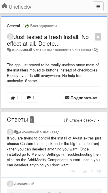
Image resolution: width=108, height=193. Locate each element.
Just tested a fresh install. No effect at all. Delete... (48, 39)
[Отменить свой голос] (92, 171)
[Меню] (98, 6)
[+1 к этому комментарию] (85, 171)
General (13, 25)
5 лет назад (49, 132)
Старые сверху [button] (82, 120)
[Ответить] (73, 171)
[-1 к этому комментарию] (99, 171)
